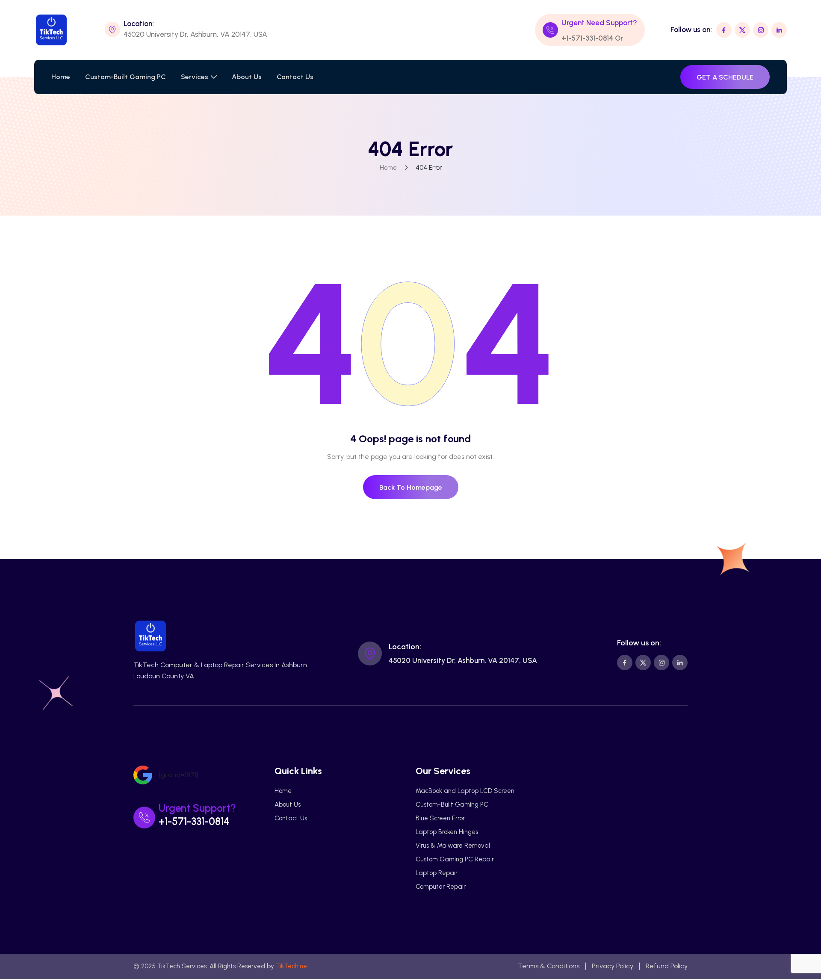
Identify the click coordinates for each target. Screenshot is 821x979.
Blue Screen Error (440, 818)
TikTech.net (293, 966)
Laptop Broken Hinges (447, 832)
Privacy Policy (612, 966)
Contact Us (295, 77)
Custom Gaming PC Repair (455, 859)
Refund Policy (667, 966)
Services (194, 77)
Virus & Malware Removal (453, 845)
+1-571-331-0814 (587, 38)
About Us (247, 77)
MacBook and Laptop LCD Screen (465, 791)
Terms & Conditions (548, 966)
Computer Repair (441, 886)
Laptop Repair (437, 873)
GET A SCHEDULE (725, 77)
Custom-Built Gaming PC (125, 77)
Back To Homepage (410, 487)
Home (60, 77)
